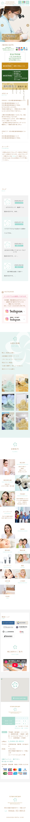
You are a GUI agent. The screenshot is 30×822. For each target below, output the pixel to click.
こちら (14, 156)
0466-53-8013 (17, 810)
